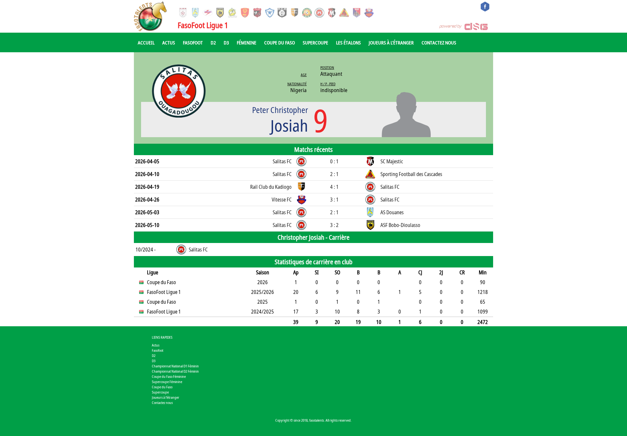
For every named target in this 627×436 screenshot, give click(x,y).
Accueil (146, 42)
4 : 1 (334, 186)
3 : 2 (334, 225)
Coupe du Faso (279, 42)
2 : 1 (334, 174)
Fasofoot (193, 42)
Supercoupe (315, 42)
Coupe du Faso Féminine (169, 376)
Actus (168, 42)
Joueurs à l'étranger (391, 42)
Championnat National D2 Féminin (175, 371)
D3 (226, 42)
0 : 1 (334, 161)
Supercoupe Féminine (167, 381)
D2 (213, 42)
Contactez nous (439, 42)
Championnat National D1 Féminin (175, 365)
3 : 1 (334, 199)
